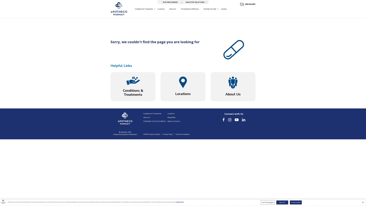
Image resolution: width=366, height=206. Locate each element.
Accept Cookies (296, 202)
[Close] (363, 202)
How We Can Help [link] (209, 9)
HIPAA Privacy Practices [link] (151, 134)
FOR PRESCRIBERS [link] (170, 2)
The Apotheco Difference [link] (190, 9)
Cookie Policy (179, 202)
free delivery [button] (250, 4)
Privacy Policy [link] (168, 134)
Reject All (282, 202)
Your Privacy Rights (268, 202)
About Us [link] (172, 9)
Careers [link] (224, 9)
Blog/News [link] (171, 117)
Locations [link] (161, 9)
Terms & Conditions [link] (182, 134)
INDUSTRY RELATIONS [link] (195, 2)
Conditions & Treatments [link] (144, 9)
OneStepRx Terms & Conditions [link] (154, 121)
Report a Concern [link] (174, 121)
